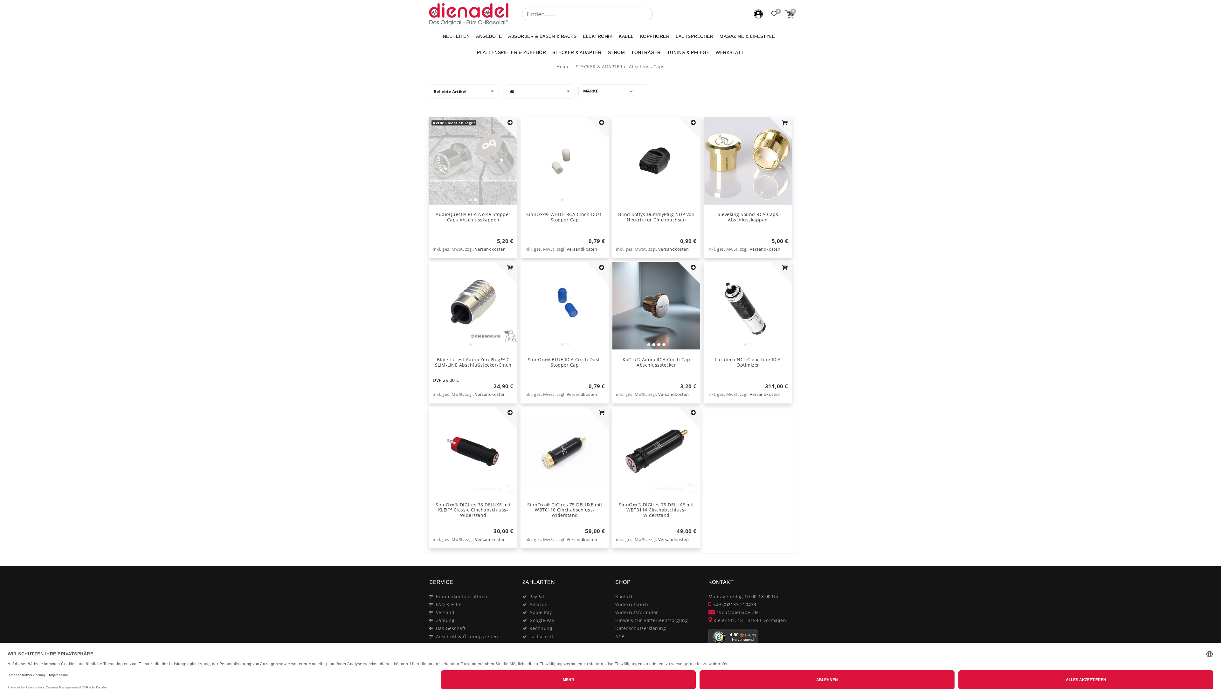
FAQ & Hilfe (449, 604)
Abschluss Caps (646, 67)
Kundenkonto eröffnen (461, 596)
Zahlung (445, 620)
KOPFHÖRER (655, 36)
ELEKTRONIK (597, 36)
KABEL (626, 36)
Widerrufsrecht (632, 604)
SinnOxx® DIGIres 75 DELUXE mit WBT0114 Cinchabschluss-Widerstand (656, 510)
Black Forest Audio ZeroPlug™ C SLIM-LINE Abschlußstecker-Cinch (473, 362)
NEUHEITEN (456, 36)
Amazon (538, 604)
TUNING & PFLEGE (688, 52)
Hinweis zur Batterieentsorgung (651, 620)
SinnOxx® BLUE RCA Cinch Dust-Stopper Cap (565, 362)
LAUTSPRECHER (694, 36)
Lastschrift (541, 636)
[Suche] (657, 14)
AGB (620, 636)
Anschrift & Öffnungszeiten (467, 636)
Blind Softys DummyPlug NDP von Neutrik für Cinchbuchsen (656, 217)
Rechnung (540, 628)
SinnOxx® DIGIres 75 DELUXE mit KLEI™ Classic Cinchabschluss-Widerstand (473, 510)
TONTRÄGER (646, 52)
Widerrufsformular (636, 612)
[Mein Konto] (758, 14)
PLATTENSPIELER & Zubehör (511, 52)
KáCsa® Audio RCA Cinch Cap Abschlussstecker (656, 362)
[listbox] (473, 161)
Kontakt (624, 596)
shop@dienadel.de (737, 612)
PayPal (536, 596)
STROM (616, 52)
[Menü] (754, 632)
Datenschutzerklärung (640, 628)
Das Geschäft (451, 628)
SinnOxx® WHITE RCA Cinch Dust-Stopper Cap (564, 217)
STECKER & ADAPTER (577, 52)
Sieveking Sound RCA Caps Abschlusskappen (748, 217)
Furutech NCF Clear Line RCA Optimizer (748, 362)
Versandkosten (490, 249)
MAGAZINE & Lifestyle (747, 36)
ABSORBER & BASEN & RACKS (542, 36)
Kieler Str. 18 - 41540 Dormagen (749, 620)
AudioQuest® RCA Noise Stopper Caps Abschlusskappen (473, 217)
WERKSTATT (730, 52)
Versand (445, 612)
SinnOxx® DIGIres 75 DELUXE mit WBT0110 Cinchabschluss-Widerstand (564, 510)
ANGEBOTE (489, 36)
